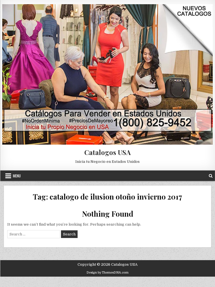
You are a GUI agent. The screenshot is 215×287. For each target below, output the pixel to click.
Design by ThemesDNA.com (107, 272)
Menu (17, 176)
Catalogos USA (107, 152)
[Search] (210, 176)
